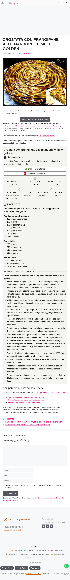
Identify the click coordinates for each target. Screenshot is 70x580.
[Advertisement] (35, 19)
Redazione (35, 568)
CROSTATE (9, 419)
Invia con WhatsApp (36, 169)
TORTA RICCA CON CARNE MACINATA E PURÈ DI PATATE (27, 425)
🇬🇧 (57, 550)
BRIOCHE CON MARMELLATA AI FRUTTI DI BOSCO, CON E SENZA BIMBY (33, 422)
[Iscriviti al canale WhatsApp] (66, 566)
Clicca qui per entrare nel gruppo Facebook (50, 392)
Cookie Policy (21, 568)
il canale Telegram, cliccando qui (20, 126)
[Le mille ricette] (10, 2)
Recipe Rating (8, 441)
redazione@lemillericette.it (13, 530)
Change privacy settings (35, 562)
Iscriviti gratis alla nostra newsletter (35, 119)
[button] (58, 2)
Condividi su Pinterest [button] (36, 173)
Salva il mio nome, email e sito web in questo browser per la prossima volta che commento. (33, 486)
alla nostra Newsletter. (47, 136)
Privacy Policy (7, 568)
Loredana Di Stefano (33, 574)
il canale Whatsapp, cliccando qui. (50, 126)
